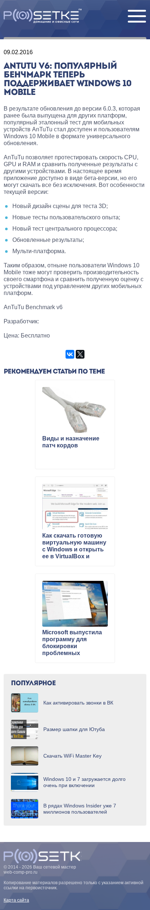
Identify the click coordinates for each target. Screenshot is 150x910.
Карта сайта (16, 900)
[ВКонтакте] (70, 354)
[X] (80, 354)
